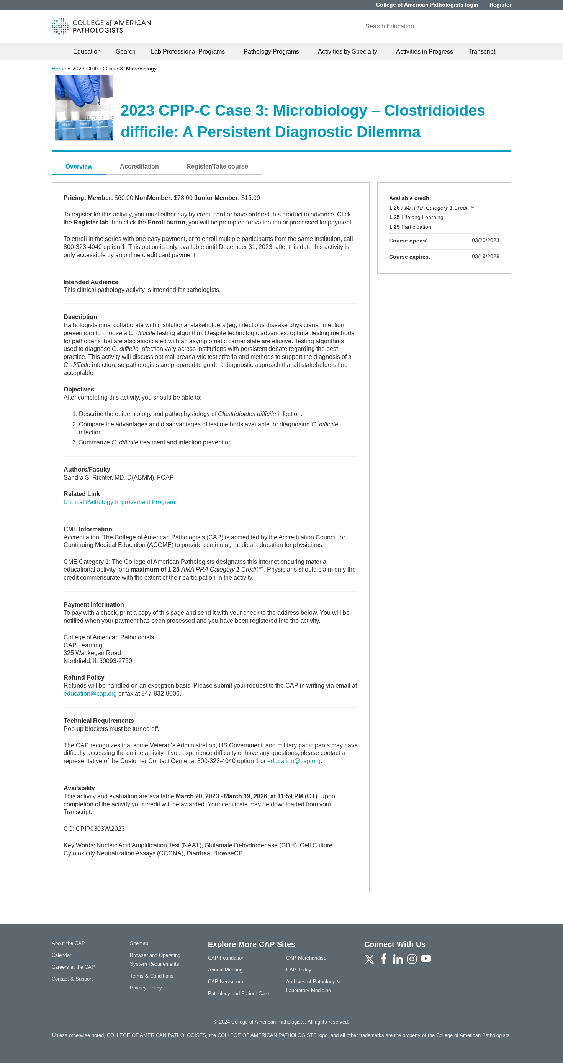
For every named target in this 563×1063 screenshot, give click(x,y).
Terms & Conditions (151, 976)
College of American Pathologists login (427, 5)
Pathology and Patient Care (238, 993)
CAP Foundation (226, 958)
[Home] (101, 26)
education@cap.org (90, 693)
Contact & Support (72, 979)
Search (126, 51)
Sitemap (139, 943)
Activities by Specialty (347, 51)
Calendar (61, 955)
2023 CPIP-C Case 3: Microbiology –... (119, 69)
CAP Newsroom (225, 981)
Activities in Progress (424, 51)
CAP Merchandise (306, 958)
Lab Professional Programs (188, 51)
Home (59, 69)
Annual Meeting (225, 970)
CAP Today (298, 970)
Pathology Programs (271, 51)
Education (87, 51)
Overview (78, 166)
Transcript (481, 51)
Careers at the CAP (73, 967)
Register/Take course (217, 166)
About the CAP (68, 943)
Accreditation (139, 166)
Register (500, 5)
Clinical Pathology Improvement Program (119, 502)
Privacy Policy (146, 988)
